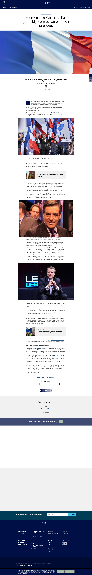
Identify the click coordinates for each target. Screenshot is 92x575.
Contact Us (65, 533)
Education (20, 536)
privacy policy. (73, 516)
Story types (49, 529)
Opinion (49, 538)
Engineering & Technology (38, 539)
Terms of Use (66, 535)
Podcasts (50, 540)
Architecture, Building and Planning (38, 532)
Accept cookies (61, 571)
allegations (36, 348)
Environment (20, 538)
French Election (28, 384)
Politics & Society (21, 542)
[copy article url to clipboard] (51, 390)
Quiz (49, 544)
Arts (50, 381)
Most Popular (5, 7)
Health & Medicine (21, 540)
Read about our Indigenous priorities (24, 565)
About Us (65, 531)
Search (89, 7)
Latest (76, 7)
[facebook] (63, 543)
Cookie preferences (70, 571)
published (54, 355)
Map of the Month (51, 536)
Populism (36, 384)
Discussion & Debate (13, 7)
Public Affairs (64, 384)
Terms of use (52, 377)
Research (50, 546)
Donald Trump (55, 384)
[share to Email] (48, 390)
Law (33, 543)
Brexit (48, 384)
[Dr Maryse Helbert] (46, 86)
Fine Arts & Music (36, 541)
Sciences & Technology (22, 544)
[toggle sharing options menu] (90, 75)
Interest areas (20, 529)
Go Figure (50, 535)
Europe (42, 384)
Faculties (33, 529)
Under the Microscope (52, 549)
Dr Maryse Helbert (41, 83)
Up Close (50, 551)
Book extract (50, 531)
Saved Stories (83, 7)
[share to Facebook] (41, 390)
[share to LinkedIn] (46, 390)
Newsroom (65, 536)
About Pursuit (65, 529)
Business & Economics (22, 535)
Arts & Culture (21, 533)
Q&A (49, 542)
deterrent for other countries (57, 340)
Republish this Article (42, 377)
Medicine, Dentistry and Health (38, 546)
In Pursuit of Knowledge (53, 533)
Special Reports (51, 548)
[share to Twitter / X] (43, 390)
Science (34, 548)
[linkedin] (65, 543)
